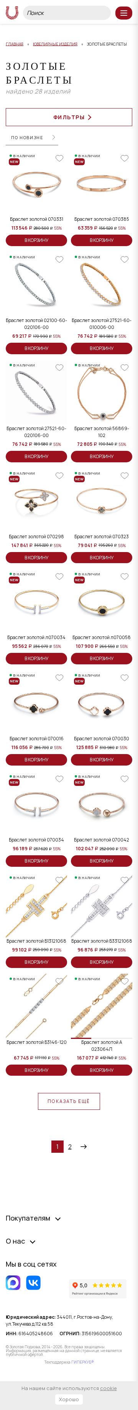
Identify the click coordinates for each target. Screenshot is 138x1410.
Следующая (83, 1146)
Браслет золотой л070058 (101, 637)
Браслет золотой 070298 (36, 536)
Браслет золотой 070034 (36, 839)
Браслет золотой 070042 (101, 839)
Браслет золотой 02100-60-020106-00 (36, 323)
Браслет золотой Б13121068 (36, 941)
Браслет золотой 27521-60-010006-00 (101, 323)
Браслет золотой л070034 (36, 637)
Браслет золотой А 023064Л (101, 1045)
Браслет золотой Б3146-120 (37, 1042)
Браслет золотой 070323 (101, 536)
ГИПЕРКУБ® (82, 1362)
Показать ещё (69, 1101)
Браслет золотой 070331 (36, 219)
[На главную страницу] (12, 13)
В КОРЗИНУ (36, 240)
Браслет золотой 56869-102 (101, 432)
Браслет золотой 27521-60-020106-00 (36, 432)
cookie (108, 1388)
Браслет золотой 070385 (101, 219)
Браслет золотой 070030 (101, 738)
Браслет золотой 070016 (37, 738)
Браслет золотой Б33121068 (101, 941)
